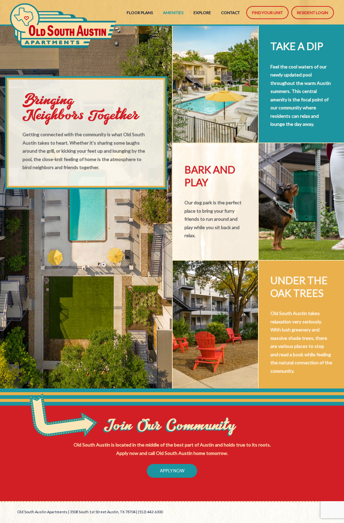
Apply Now (172, 470)
